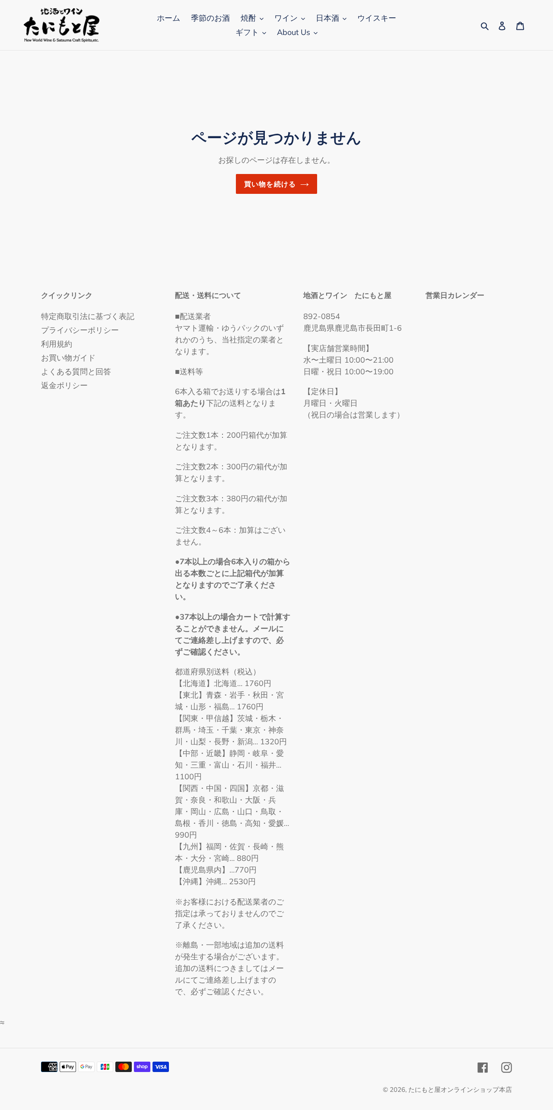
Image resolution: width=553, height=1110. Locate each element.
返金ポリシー (64, 385)
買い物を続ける (270, 184)
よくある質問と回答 (76, 371)
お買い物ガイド (68, 358)
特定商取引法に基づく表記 (87, 316)
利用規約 (56, 344)
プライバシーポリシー (80, 330)
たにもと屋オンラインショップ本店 (460, 1089)
